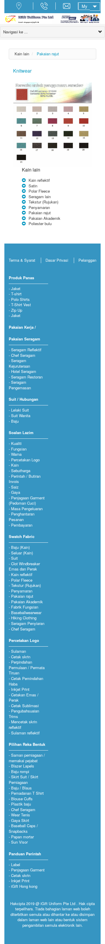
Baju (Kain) (20, 547)
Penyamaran (39, 207)
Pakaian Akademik (44, 218)
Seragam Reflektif (26, 349)
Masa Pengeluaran (27, 508)
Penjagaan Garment (28, 870)
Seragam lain (40, 196)
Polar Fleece (39, 191)
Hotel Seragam (23, 371)
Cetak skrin (20, 656)
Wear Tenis (20, 815)
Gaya (15, 492)
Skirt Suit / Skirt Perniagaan (23, 779)
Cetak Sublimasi (25, 705)
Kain (15, 465)
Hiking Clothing (23, 618)
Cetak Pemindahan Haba (26, 681)
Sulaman (18, 651)
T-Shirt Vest (21, 304)
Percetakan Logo (25, 459)
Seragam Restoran (27, 377)
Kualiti (16, 443)
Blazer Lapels (22, 766)
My (84, 6)
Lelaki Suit (20, 410)
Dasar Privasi (57, 260)
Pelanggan (87, 260)
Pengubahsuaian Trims (24, 713)
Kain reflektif (39, 180)
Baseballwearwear (26, 612)
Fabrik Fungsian (24, 607)
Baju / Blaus (21, 788)
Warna (16, 454)
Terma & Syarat (22, 260)
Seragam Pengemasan (20, 384)
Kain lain (22, 53)
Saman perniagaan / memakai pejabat (27, 757)
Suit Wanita (20, 415)
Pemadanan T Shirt (27, 793)
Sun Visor (19, 842)
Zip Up (16, 310)
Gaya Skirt (20, 820)
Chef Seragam (23, 355)
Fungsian (19, 449)
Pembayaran (21, 525)
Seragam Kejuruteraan (19, 363)
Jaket (15, 288)
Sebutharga (20, 470)
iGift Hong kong (24, 886)
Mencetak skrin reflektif (23, 724)
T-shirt (16, 294)
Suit (14, 558)
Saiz (15, 487)
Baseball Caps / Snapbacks (23, 828)
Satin (33, 186)
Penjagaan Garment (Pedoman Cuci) (27, 500)
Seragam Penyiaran (27, 623)
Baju (15, 421)
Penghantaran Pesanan (21, 516)
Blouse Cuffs (22, 798)
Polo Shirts (20, 299)
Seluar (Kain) (22, 553)
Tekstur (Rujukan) (43, 202)
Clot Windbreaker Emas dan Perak (24, 566)
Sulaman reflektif (25, 733)
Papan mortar (22, 837)
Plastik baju (21, 804)
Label (15, 864)
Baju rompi (20, 771)
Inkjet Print (20, 689)
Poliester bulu (40, 223)
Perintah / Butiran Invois (25, 478)
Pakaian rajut (48, 53)
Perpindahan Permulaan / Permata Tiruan (27, 667)
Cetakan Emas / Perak (23, 697)
